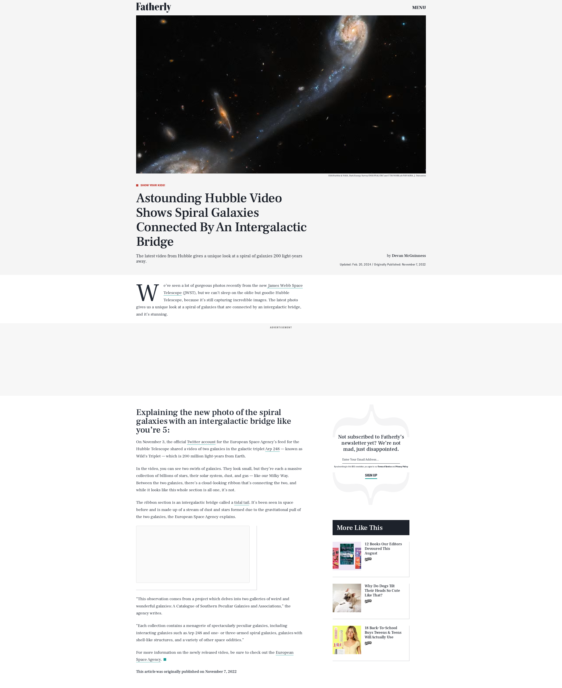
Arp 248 (272, 448)
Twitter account (201, 441)
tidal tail (241, 502)
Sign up (371, 475)
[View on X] (193, 554)
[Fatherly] (153, 8)
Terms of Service (385, 466)
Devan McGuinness (409, 255)
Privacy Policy (402, 466)
